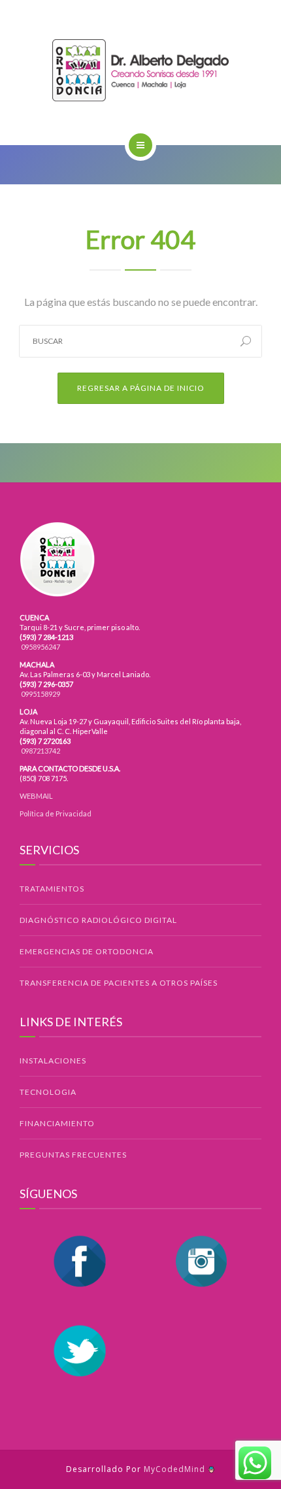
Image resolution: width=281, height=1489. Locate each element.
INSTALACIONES (53, 1060)
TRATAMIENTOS (52, 889)
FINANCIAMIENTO (57, 1123)
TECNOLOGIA (48, 1092)
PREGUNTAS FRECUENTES (73, 1155)
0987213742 (40, 750)
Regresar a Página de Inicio (141, 388)
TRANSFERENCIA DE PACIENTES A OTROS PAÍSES (119, 983)
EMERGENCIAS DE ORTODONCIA (87, 951)
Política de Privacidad (55, 813)
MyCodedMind (176, 1469)
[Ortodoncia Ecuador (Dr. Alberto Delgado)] (140, 70)
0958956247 (40, 647)
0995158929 (40, 694)
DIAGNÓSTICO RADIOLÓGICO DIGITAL (98, 920)
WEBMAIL (36, 796)
